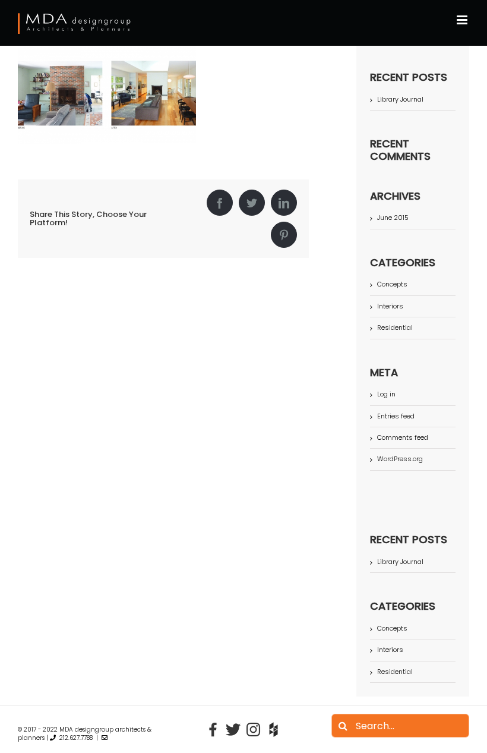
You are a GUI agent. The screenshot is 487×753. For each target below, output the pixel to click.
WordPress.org (400, 459)
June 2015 (393, 217)
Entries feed (396, 416)
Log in (386, 394)
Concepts (392, 284)
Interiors (390, 306)
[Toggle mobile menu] (463, 20)
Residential (395, 327)
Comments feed (402, 437)
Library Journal (400, 99)
